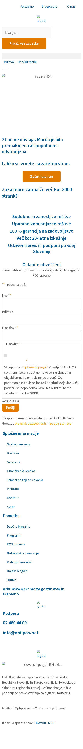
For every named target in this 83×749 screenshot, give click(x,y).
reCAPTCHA (10, 401)
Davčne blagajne (18, 526)
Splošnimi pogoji (35, 367)
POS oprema (16, 544)
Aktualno (27, 6)
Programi (13, 535)
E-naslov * (10, 327)
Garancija (13, 462)
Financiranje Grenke (21, 471)
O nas (71, 6)
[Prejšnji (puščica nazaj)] (7, 745)
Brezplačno (50, 6)
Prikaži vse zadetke (24, 43)
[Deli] (40, 737)
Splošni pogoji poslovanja (25, 480)
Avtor (11, 506)
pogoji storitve (60, 423)
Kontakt (13, 497)
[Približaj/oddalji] (7, 737)
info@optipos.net (20, 633)
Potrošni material (19, 562)
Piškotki (13, 489)
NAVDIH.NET (45, 723)
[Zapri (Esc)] (56, 737)
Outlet (11, 580)
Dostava (13, 453)
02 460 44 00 (15, 623)
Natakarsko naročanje (23, 553)
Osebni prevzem (18, 444)
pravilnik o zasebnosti (30, 423)
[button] (41, 56)
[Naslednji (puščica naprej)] (24, 745)
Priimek (7, 311)
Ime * (6, 295)
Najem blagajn (17, 571)
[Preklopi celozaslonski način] (24, 737)
